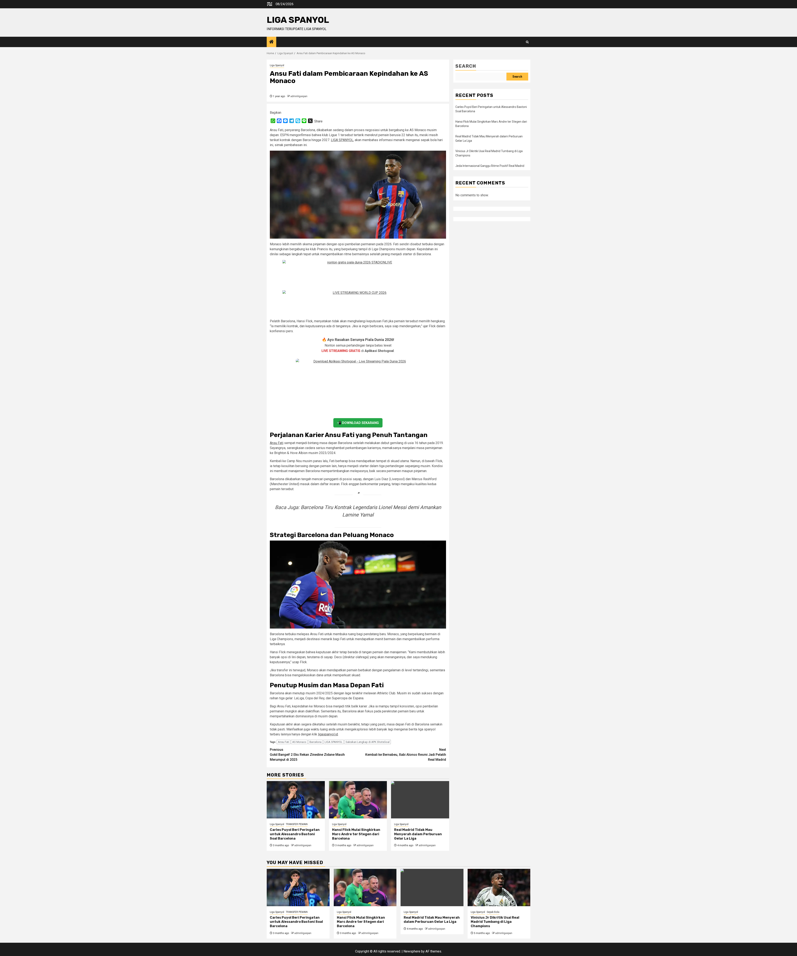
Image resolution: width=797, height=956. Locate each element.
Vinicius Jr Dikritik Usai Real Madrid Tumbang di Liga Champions (495, 922)
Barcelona (315, 742)
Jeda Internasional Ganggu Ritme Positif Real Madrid (489, 165)
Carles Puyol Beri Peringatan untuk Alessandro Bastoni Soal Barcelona (295, 834)
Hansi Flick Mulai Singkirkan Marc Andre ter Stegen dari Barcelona (356, 834)
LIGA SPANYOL (298, 20)
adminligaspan (298, 96)
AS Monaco (299, 742)
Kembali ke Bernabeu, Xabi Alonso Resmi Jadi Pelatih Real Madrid (405, 755)
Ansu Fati (276, 443)
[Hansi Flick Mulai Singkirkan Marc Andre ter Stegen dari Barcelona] (358, 799)
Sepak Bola (493, 912)
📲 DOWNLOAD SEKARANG (358, 423)
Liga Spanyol (277, 65)
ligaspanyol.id (328, 734)
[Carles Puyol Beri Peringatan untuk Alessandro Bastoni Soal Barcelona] (296, 799)
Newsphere (411, 951)
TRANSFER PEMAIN (297, 824)
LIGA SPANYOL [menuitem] (342, 140)
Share (318, 121)
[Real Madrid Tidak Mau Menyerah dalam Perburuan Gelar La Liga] (420, 799)
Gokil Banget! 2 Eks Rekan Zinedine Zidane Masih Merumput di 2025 (307, 755)
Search (465, 66)
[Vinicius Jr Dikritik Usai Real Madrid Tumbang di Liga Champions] (499, 887)
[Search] (527, 42)
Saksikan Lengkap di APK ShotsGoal (368, 742)
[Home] (271, 42)
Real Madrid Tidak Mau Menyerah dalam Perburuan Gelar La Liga (418, 834)
